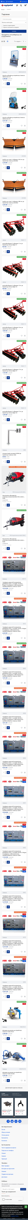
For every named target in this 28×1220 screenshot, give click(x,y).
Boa (4, 492)
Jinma (4, 240)
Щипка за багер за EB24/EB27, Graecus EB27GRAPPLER (20, 1110)
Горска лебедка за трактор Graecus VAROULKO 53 (13, 118)
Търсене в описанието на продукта (11, 27)
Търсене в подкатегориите (9, 25)
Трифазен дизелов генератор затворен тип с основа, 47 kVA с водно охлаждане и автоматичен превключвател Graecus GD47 (12, 808)
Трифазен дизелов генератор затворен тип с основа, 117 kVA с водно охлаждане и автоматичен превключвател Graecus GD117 (12, 584)
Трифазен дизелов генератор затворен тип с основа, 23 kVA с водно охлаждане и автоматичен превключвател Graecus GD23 (12, 674)
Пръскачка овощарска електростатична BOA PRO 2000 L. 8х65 (13, 540)
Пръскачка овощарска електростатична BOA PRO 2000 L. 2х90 (13, 497)
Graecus (5, 72)
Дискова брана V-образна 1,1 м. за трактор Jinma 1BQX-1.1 (12, 244)
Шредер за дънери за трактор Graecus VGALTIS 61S (12, 1073)
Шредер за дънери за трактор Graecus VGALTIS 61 (12, 1031)
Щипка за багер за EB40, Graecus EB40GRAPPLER (7, 1110)
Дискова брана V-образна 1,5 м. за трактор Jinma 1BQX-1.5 (12, 328)
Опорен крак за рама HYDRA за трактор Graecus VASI (11, 454)
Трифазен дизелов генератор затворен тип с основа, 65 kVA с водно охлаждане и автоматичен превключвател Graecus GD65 (12, 898)
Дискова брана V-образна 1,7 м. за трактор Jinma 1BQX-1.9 (12, 412)
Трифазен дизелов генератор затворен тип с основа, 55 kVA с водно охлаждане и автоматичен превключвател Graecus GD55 (14, 853)
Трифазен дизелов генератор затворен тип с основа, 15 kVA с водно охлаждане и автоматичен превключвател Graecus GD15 (14, 629)
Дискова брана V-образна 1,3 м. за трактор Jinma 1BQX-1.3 (12, 286)
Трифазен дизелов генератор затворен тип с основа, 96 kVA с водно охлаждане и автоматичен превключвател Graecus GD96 (12, 987)
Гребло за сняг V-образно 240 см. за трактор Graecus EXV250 (13, 160)
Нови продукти (5, 1094)
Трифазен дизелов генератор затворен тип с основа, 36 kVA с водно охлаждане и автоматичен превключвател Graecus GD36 (12, 763)
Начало (3, 9)
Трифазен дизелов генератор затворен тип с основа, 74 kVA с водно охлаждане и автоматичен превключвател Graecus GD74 (12, 943)
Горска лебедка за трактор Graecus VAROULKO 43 (13, 76)
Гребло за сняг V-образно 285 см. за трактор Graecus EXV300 (13, 202)
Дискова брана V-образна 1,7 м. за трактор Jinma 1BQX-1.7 (12, 370)
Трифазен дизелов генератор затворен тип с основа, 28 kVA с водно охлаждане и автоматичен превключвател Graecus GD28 (12, 719)
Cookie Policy (15, 1216)
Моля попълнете (5, 1195)
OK (26, 1206)
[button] (13, 1116)
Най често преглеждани (16, 1094)
